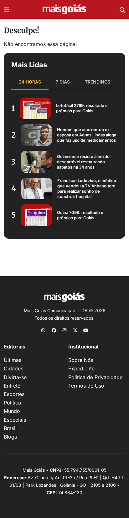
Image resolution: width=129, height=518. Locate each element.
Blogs (10, 437)
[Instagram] (64, 330)
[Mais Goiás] (64, 9)
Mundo (12, 411)
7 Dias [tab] (63, 81)
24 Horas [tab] (30, 81)
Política (12, 402)
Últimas (12, 360)
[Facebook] (54, 330)
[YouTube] (86, 330)
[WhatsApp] (43, 330)
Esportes (14, 394)
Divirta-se (15, 377)
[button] (6, 9)
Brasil (10, 428)
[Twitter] (75, 330)
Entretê (12, 386)
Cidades (13, 368)
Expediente (81, 368)
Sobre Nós (80, 360)
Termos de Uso (86, 386)
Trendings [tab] (97, 81)
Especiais (15, 420)
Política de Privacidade (95, 377)
